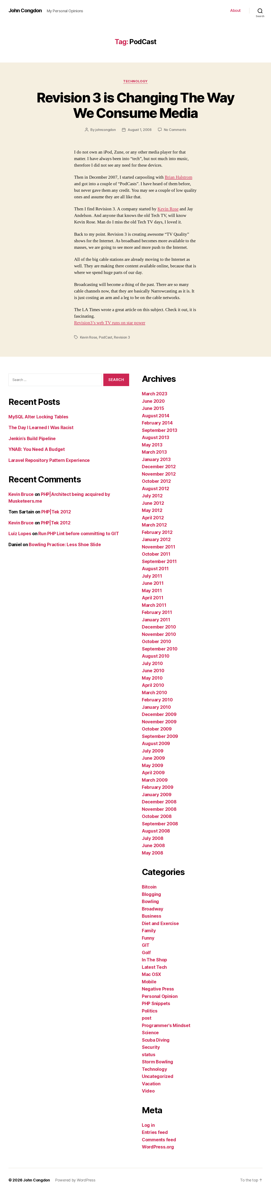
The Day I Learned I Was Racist (40, 427)
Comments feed (159, 1139)
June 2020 (153, 401)
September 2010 (159, 649)
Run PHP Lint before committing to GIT (78, 533)
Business (151, 916)
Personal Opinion (160, 996)
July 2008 (152, 838)
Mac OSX (151, 974)
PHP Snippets (156, 1003)
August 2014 (155, 415)
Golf (146, 952)
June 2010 (153, 670)
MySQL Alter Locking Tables (38, 416)
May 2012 (152, 510)
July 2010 (152, 663)
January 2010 (156, 707)
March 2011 (154, 605)
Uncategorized (157, 1076)
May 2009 (152, 765)
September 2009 (160, 736)
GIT (145, 945)
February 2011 (157, 612)
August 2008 (156, 831)
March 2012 (154, 525)
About (235, 10)
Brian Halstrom (178, 177)
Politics (150, 1011)
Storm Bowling (157, 1061)
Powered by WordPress (75, 1180)
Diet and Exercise (160, 923)
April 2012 (153, 517)
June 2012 (153, 503)
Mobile (149, 981)
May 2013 (152, 445)
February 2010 (157, 699)
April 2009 (153, 772)
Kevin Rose (168, 209)
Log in (148, 1125)
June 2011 (153, 583)
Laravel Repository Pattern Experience (49, 460)
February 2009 (157, 787)
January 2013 (156, 459)
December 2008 (159, 801)
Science (150, 1032)
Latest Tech (154, 967)
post (146, 1018)
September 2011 (159, 561)
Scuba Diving (156, 1040)
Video (148, 1091)
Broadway (152, 909)
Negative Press (158, 989)
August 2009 (156, 743)
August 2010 (155, 656)
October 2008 (157, 816)
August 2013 (155, 437)
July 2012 (152, 495)
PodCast (105, 337)
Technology (135, 81)
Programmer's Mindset (166, 1025)
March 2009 (154, 780)
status (148, 1054)
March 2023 (154, 393)
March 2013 (154, 452)
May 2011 (152, 590)
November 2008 (159, 809)
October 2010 (156, 641)
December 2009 (159, 714)
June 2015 (153, 408)
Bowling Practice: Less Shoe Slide (65, 544)
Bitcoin (149, 887)
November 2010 (159, 634)
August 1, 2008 (139, 130)
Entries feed (155, 1132)
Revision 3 (122, 337)
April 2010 (153, 685)
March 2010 (154, 692)
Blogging (151, 894)
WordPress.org (158, 1147)
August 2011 (155, 568)
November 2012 (159, 474)
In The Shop (154, 959)
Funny (148, 938)
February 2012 (157, 532)
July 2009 (152, 751)
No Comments (175, 130)
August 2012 (155, 488)
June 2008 (153, 845)
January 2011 (156, 619)
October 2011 (156, 554)
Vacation (151, 1083)
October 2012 (156, 481)
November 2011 (158, 547)
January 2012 (156, 539)
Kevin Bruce (21, 494)
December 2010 (159, 627)
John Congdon (25, 10)
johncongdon (105, 130)
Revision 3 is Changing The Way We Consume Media (135, 105)
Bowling (150, 901)
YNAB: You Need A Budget (36, 449)
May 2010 (152, 678)
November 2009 (159, 721)
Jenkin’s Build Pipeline (32, 438)
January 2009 (156, 794)
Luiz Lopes (19, 533)
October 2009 (157, 729)
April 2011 (152, 597)
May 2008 (152, 853)
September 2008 (160, 823)
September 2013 (159, 430)
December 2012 (159, 466)
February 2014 (157, 423)
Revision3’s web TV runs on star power (109, 323)
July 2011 (152, 576)
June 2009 (153, 758)
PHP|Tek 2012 (56, 511)
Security (151, 1047)
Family (149, 930)
